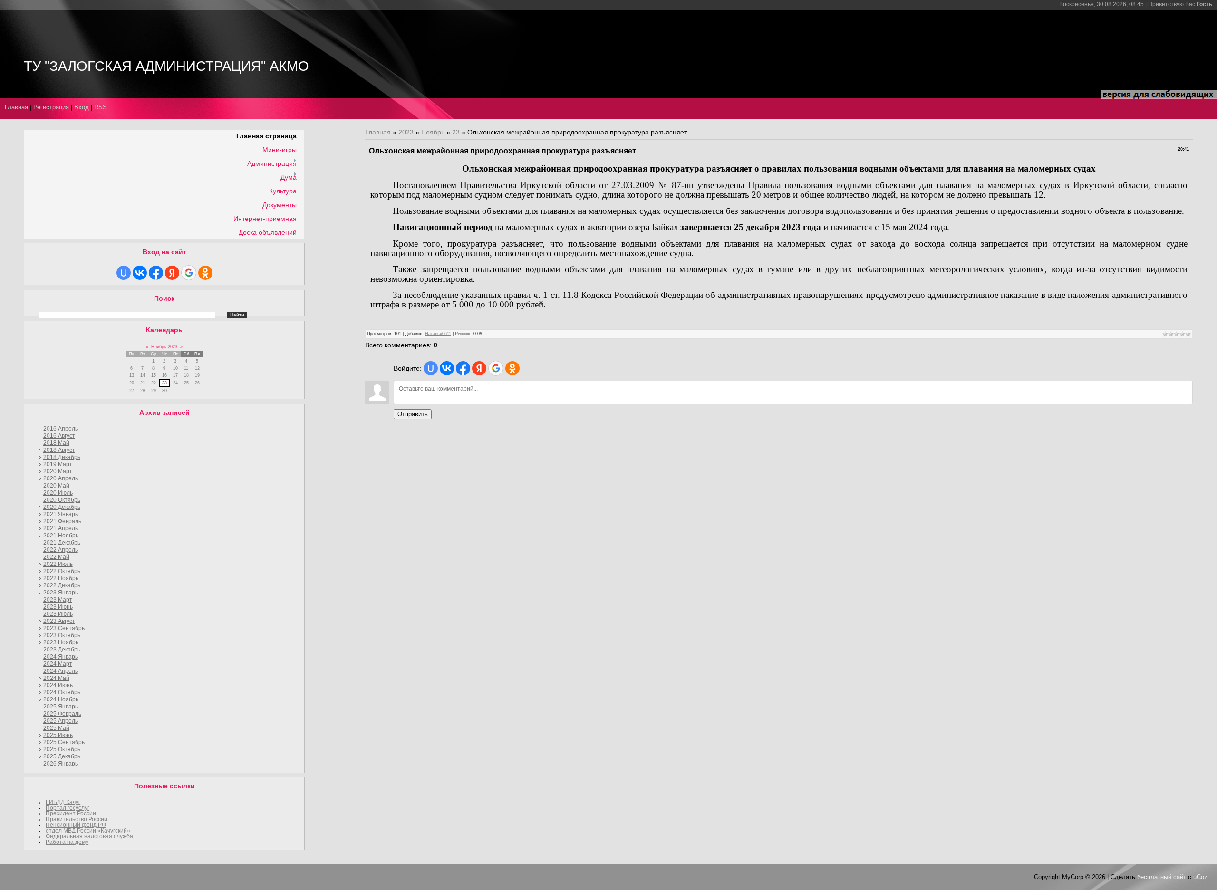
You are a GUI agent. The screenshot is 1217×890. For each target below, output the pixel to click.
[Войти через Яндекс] (172, 273)
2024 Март (57, 664)
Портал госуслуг (67, 808)
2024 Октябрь (61, 692)
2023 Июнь (58, 607)
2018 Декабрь (61, 457)
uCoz (1200, 876)
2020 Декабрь (61, 507)
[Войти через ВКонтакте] (140, 273)
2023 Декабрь (61, 649)
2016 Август (59, 436)
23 (164, 383)
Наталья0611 (438, 333)
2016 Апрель (60, 428)
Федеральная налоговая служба (89, 836)
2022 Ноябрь (60, 578)
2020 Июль (58, 493)
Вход (81, 107)
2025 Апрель (60, 721)
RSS (100, 107)
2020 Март (57, 471)
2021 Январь (60, 514)
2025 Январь (60, 706)
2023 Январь (60, 592)
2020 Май (56, 485)
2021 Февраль (62, 521)
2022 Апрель (60, 550)
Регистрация (51, 107)
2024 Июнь (58, 685)
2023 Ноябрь (60, 642)
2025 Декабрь (61, 756)
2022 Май (56, 557)
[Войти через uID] (123, 273)
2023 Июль (58, 614)
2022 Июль (58, 564)
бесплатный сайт (1161, 876)
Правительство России (76, 819)
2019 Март (57, 464)
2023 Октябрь (61, 635)
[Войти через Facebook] (156, 273)
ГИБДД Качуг (63, 802)
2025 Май (56, 728)
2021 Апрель (60, 528)
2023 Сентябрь (64, 628)
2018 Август (59, 450)
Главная (16, 107)
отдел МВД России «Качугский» (88, 830)
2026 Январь (60, 763)
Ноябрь (432, 132)
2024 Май (56, 678)
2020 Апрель (60, 478)
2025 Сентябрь (64, 742)
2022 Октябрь (61, 571)
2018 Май (56, 443)
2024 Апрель (60, 671)
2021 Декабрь (61, 542)
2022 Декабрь (61, 585)
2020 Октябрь (61, 500)
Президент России (71, 813)
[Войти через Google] (188, 272)
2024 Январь (60, 657)
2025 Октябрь (61, 749)
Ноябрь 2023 (164, 347)
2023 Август (59, 621)
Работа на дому (67, 842)
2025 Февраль (62, 714)
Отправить (412, 414)
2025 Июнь (58, 735)
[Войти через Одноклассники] (205, 273)
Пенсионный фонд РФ (76, 825)
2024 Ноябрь (60, 699)
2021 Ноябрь (60, 535)
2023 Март (57, 600)
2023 (406, 132)
